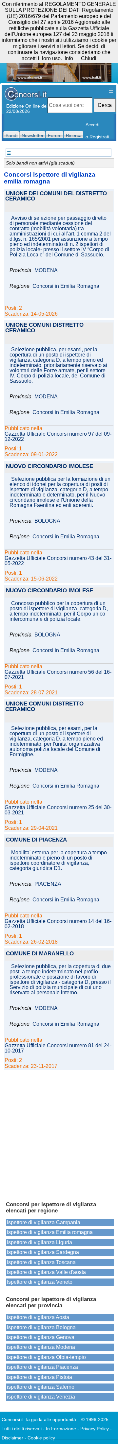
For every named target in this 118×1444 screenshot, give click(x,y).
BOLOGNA (47, 521)
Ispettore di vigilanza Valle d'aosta (46, 1272)
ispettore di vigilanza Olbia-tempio (46, 1357)
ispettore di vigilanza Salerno (40, 1387)
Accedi (92, 124)
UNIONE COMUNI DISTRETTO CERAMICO (44, 328)
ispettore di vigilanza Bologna (41, 1327)
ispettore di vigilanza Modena (41, 1347)
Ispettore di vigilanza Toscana (41, 1262)
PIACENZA (47, 884)
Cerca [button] (105, 105)
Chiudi (88, 58)
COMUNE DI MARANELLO (40, 954)
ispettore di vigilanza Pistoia (39, 1377)
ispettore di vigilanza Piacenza (42, 1367)
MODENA (46, 270)
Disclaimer (12, 1437)
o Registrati (97, 136)
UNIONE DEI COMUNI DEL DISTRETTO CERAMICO (56, 196)
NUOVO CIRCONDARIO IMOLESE (49, 466)
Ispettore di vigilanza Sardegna (43, 1252)
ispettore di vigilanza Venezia (41, 1397)
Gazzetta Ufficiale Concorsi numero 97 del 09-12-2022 (58, 436)
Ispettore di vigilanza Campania (43, 1222)
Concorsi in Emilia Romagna (65, 286)
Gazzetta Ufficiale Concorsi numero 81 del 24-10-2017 (58, 1048)
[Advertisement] (59, 1133)
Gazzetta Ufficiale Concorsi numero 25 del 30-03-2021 (58, 810)
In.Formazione (61, 1428)
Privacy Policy (94, 1428)
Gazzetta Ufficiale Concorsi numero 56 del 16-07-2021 (58, 675)
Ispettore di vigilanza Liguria (39, 1242)
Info (69, 58)
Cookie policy (41, 1437)
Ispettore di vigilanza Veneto (39, 1282)
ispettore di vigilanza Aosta (38, 1317)
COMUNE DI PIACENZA (36, 840)
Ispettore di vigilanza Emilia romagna (50, 1232)
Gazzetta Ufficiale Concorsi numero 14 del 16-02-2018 (58, 924)
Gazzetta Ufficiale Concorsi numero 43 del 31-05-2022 (58, 561)
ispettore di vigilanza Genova (40, 1337)
